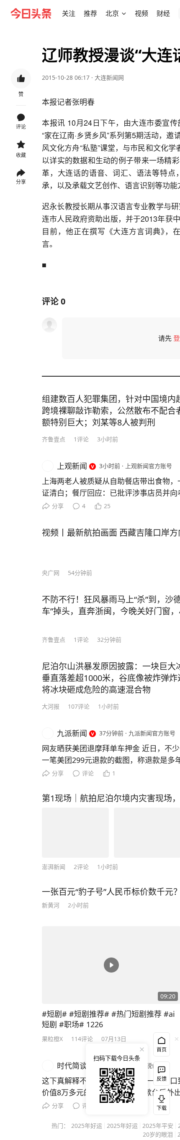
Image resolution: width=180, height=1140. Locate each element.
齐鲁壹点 (53, 439)
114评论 (82, 1039)
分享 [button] (21, 181)
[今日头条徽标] (31, 13)
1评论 (81, 439)
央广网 (50, 573)
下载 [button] (160, 1101)
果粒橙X (52, 1039)
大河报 (50, 706)
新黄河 (50, 905)
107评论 (79, 706)
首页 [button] (162, 1049)
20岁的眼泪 (158, 1134)
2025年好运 (86, 1126)
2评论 (81, 867)
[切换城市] (123, 13)
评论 (88, 773)
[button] (68, 13)
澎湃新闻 (53, 867)
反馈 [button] (162, 1078)
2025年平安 (157, 1126)
